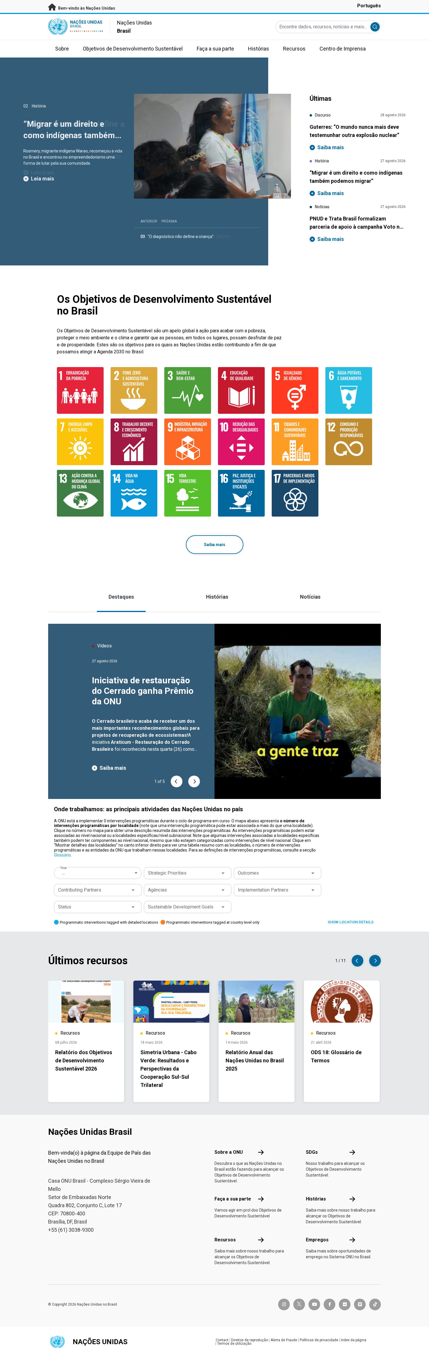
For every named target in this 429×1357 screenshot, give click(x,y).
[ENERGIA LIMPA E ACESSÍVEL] (80, 441)
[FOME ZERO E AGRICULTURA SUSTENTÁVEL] (134, 390)
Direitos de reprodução (249, 1340)
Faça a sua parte (232, 1199)
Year (63, 868)
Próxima (169, 221)
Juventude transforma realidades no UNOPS (189, 236)
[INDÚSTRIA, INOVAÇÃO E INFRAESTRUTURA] (187, 441)
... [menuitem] (63, 872)
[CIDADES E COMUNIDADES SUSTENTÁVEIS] (295, 441)
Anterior (148, 221)
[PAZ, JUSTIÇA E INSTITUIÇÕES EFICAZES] (241, 493)
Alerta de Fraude (284, 1340)
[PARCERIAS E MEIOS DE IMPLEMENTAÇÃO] (295, 493)
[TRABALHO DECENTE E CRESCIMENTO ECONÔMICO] (134, 441)
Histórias (217, 597)
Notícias (310, 597)
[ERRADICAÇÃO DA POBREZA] (80, 390)
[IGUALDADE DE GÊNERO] (295, 390)
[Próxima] (194, 781)
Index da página (353, 1340)
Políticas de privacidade (319, 1340)
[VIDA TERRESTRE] (187, 493)
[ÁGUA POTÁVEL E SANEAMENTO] (348, 390)
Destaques (121, 597)
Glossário (62, 855)
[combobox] (98, 873)
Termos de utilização (234, 1344)
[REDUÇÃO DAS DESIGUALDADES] (241, 441)
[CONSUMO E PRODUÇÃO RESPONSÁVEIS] (348, 441)
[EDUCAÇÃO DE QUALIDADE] (241, 390)
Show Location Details (351, 922)
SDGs (312, 1152)
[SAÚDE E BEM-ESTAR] (187, 390)
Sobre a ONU (228, 1152)
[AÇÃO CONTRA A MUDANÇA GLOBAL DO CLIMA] (80, 493)
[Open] (223, 873)
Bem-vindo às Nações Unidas (86, 8)
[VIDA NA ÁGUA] (134, 493)
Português (369, 5)
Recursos (225, 1240)
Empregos (317, 1240)
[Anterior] (176, 781)
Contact (222, 1340)
